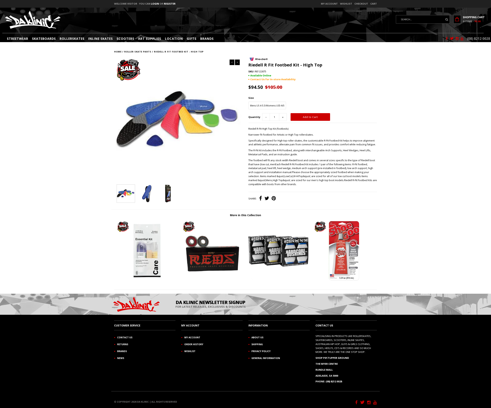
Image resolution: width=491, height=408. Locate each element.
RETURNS (122, 344)
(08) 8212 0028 (478, 38)
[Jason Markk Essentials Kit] (147, 280)
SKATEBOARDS (44, 39)
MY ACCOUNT (192, 337)
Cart (373, 3)
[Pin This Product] (274, 199)
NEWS (120, 358)
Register (169, 3)
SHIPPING (257, 344)
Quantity (254, 117)
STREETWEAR (17, 39)
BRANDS (207, 39)
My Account (329, 3)
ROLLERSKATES (72, 39)
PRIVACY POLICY (261, 351)
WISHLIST (189, 351)
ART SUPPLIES (149, 39)
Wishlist (346, 3)
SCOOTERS (125, 39)
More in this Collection (245, 215)
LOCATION (174, 39)
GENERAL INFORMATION (265, 358)
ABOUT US (257, 337)
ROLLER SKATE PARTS (137, 51)
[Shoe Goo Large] (344, 280)
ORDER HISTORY (193, 344)
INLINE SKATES (100, 39)
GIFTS (191, 39)
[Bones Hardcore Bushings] (278, 280)
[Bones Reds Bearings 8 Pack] (213, 280)
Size (251, 98)
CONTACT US (124, 337)
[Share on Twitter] (266, 199)
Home (118, 51)
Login (155, 3)
